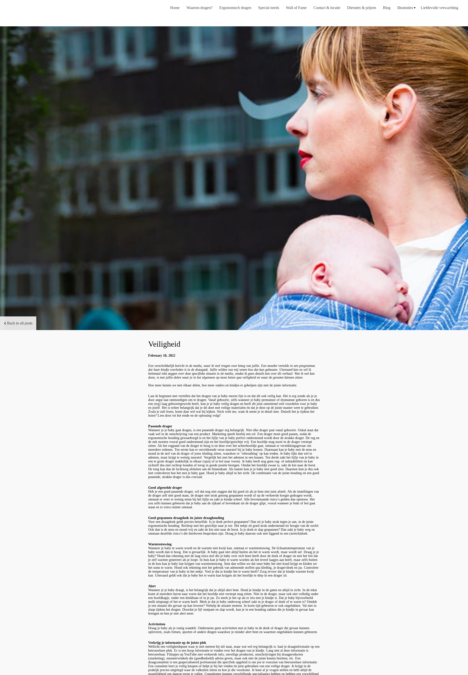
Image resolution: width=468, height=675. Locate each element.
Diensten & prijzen (361, 8)
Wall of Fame (296, 8)
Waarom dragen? (199, 8)
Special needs (268, 8)
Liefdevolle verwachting (439, 8)
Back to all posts (19, 323)
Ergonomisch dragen (235, 8)
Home (175, 8)
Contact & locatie (326, 8)
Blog (386, 8)
